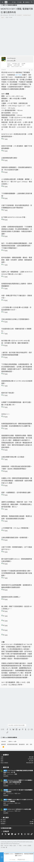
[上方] (1, 747)
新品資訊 (5, 776)
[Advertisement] (17, 38)
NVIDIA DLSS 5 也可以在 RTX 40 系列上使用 (17, 809)
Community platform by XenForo (16, 842)
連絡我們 (3, 744)
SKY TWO (18, 75)
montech (19, 15)
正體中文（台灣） (12, 741)
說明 (27, 744)
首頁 (31, 744)
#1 (32, 70)
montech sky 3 (27, 15)
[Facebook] (1, 849)
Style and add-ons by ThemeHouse (10, 843)
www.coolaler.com (16, 66)
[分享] (29, 70)
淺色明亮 (3, 741)
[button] (2, 2)
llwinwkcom (29, 762)
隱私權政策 (22, 744)
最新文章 (6, 767)
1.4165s (25, 845)
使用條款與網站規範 (12, 744)
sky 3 (2, 17)
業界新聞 (5, 805)
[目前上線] (5, 61)
